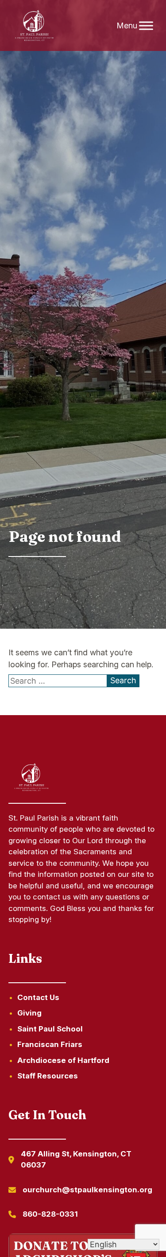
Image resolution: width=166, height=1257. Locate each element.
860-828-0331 (50, 1214)
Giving (29, 1012)
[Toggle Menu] (146, 25)
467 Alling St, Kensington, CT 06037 (76, 1159)
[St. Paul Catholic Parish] (34, 26)
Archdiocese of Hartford (63, 1060)
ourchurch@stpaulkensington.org (87, 1189)
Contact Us (38, 997)
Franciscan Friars (49, 1044)
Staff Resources (47, 1075)
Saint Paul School (50, 1028)
